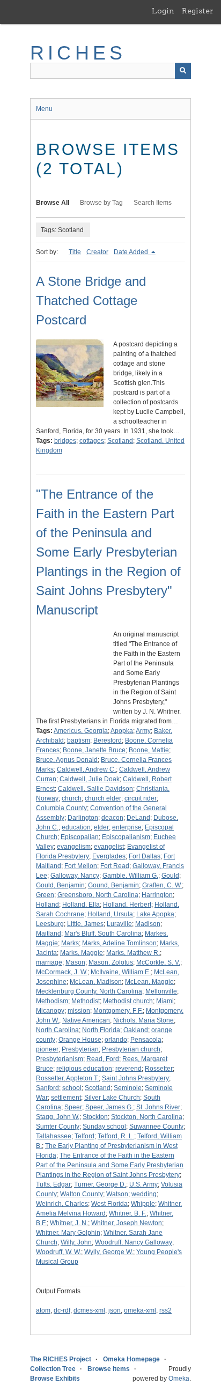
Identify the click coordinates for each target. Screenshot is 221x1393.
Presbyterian (80, 1049)
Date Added (132, 252)
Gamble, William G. (130, 875)
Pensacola (145, 1039)
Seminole (128, 1088)
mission (79, 1010)
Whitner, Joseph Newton (126, 1223)
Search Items (153, 202)
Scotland (120, 440)
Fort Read (114, 866)
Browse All (52, 202)
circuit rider (140, 798)
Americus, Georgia (81, 731)
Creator (97, 252)
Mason (75, 962)
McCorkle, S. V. (158, 962)
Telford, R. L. (116, 1136)
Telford (84, 1136)
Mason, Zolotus (111, 962)
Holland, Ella (81, 904)
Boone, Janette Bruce (94, 750)
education (76, 827)
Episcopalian (80, 837)
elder (101, 827)
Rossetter (159, 1068)
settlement (66, 1097)
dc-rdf (62, 1310)
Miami (165, 1001)
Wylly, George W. (108, 1252)
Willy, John (76, 1242)
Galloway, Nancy (74, 875)
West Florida (109, 1203)
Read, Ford (102, 1059)
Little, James (85, 924)
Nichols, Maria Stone (143, 1020)
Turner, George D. (100, 1184)
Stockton (95, 1117)
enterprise (127, 827)
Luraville (119, 924)
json (114, 1310)
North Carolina (57, 1030)
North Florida (101, 1030)
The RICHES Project (60, 1359)
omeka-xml (140, 1310)
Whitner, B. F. (127, 1213)
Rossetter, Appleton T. (67, 1078)
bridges (65, 440)
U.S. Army (143, 1184)
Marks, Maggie (81, 953)
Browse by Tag (101, 202)
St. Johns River (158, 1107)
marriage (49, 962)
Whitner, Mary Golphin (68, 1232)
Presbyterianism (59, 1059)
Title (75, 252)
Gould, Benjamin (60, 885)
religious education (84, 1068)
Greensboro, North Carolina (97, 895)
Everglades (109, 856)
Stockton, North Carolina (146, 1117)
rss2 (165, 1310)
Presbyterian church (131, 1049)
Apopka (121, 731)
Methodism (52, 1001)
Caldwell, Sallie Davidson (95, 788)
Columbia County (61, 808)
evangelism (74, 846)
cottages (91, 440)
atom (43, 1310)
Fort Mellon (80, 866)
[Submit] (183, 71)
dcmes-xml (89, 1310)
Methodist (85, 1001)
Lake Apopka (155, 914)
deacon (112, 817)
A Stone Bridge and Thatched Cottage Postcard (91, 300)
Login (163, 10)
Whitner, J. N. (69, 1223)
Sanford (47, 1088)
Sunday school (104, 1126)
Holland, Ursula (110, 914)
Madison (147, 924)
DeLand (138, 817)
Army (143, 731)
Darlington (83, 817)
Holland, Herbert (127, 904)
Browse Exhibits (55, 1378)
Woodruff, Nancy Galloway (133, 1242)
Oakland (135, 1030)
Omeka (178, 1378)
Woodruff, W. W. (58, 1252)
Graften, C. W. (162, 885)
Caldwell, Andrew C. (86, 769)
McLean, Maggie (149, 982)
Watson (117, 1194)
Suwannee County (156, 1126)
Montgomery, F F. (118, 1010)
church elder (103, 798)
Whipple (143, 1203)
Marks (70, 943)
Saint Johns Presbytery (135, 1078)
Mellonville (161, 991)
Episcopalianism (126, 837)
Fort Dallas (144, 856)
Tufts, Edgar (53, 1184)
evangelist (109, 846)
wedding (144, 1194)
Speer (73, 1107)
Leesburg (50, 924)
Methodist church (128, 1001)
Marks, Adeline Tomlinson (119, 943)
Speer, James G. (109, 1107)
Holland (47, 904)
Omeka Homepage (131, 1359)
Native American (86, 1020)
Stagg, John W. (57, 1117)
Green (45, 895)
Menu (44, 109)
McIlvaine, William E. (121, 972)
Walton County (81, 1194)
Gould (170, 875)
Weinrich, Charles (62, 1203)
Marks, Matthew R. (133, 953)
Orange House (79, 1039)
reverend (128, 1068)
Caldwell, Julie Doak (90, 779)
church (72, 798)
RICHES (78, 53)
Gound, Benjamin (113, 885)
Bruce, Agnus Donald (67, 760)
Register (197, 10)
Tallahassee (53, 1136)
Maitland (48, 933)
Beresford (107, 740)
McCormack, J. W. (61, 972)
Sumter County (57, 1126)
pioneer (47, 1049)
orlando (116, 1039)
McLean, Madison (96, 982)
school (72, 1088)
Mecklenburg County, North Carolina (89, 991)
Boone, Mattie (149, 750)
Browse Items (108, 1369)
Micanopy (50, 1010)
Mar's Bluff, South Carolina (103, 933)
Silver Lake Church (112, 1097)
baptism (78, 740)
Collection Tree (53, 1369)
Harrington (157, 895)
